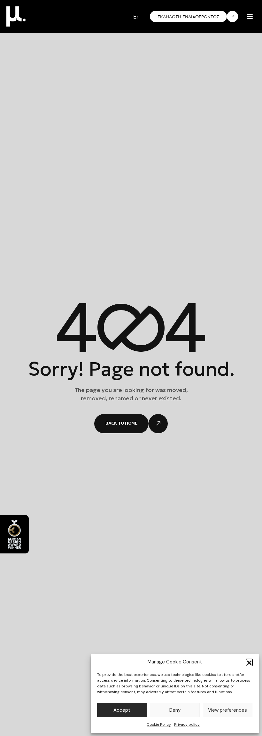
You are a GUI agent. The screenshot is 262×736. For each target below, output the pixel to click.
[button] (249, 662)
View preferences (227, 710)
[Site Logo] (16, 16)
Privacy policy (187, 724)
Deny (175, 710)
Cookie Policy (159, 724)
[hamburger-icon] (250, 17)
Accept (121, 710)
